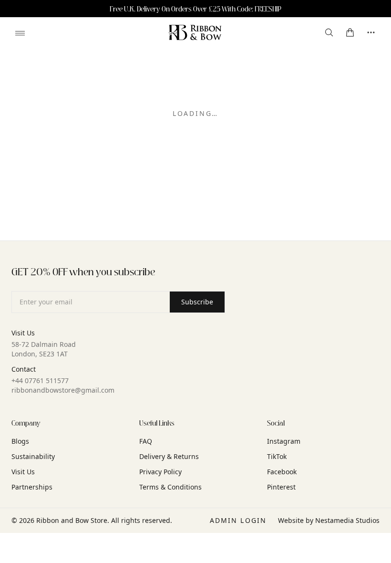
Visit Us (23, 471)
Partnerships (31, 486)
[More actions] (371, 32)
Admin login (238, 520)
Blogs (20, 441)
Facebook (282, 471)
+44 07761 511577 (40, 380)
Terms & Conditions (170, 486)
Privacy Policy (160, 471)
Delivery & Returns (169, 456)
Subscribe (197, 301)
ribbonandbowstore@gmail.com (62, 390)
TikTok (277, 456)
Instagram (283, 441)
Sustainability (33, 456)
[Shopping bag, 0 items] (350, 32)
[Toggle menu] (20, 33)
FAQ (145, 441)
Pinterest (281, 486)
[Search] (329, 32)
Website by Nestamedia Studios (329, 520)
